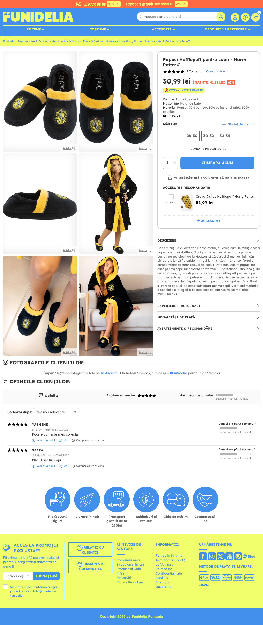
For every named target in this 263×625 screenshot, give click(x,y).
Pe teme (34, 29)
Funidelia (9, 41)
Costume (98, 29)
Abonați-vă (46, 576)
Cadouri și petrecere (226, 29)
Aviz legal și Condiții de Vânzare (171, 562)
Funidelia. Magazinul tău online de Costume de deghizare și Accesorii (38, 17)
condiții (18, 591)
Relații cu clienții (93, 549)
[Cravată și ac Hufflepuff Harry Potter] (186, 202)
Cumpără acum (217, 162)
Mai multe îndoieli (130, 582)
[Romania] (203, 556)
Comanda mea (128, 560)
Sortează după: (19, 412)
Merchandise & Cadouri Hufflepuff (167, 41)
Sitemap (162, 582)
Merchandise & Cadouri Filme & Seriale (77, 41)
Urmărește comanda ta (91, 566)
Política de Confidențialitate (169, 571)
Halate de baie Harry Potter (124, 41)
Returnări (124, 578)
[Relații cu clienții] (245, 17)
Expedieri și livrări (130, 564)
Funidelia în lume (169, 555)
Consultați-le (215, 71)
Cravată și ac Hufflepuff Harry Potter (225, 196)
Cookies (162, 578)
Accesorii (162, 29)
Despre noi (164, 586)
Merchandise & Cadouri (33, 41)
